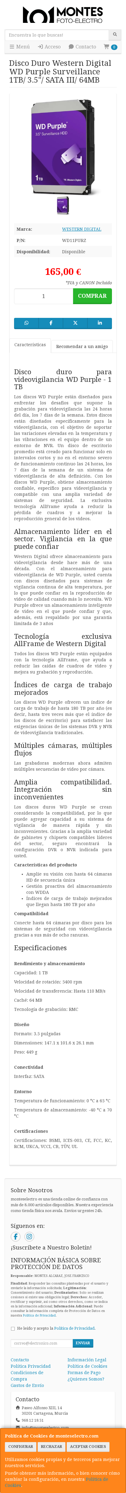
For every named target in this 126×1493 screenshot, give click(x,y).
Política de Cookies (87, 1366)
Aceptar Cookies (88, 1447)
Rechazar (51, 1447)
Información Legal (87, 1359)
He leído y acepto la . (56, 1328)
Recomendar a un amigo (82, 346)
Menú (22, 47)
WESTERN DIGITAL (81, 229)
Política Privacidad (31, 1366)
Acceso (52, 47)
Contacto (85, 47)
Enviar (83, 1343)
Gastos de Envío (27, 1385)
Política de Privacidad (39, 1315)
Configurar (20, 1447)
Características (30, 344)
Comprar (92, 296)
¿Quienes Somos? (86, 1379)
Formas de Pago (84, 1372)
